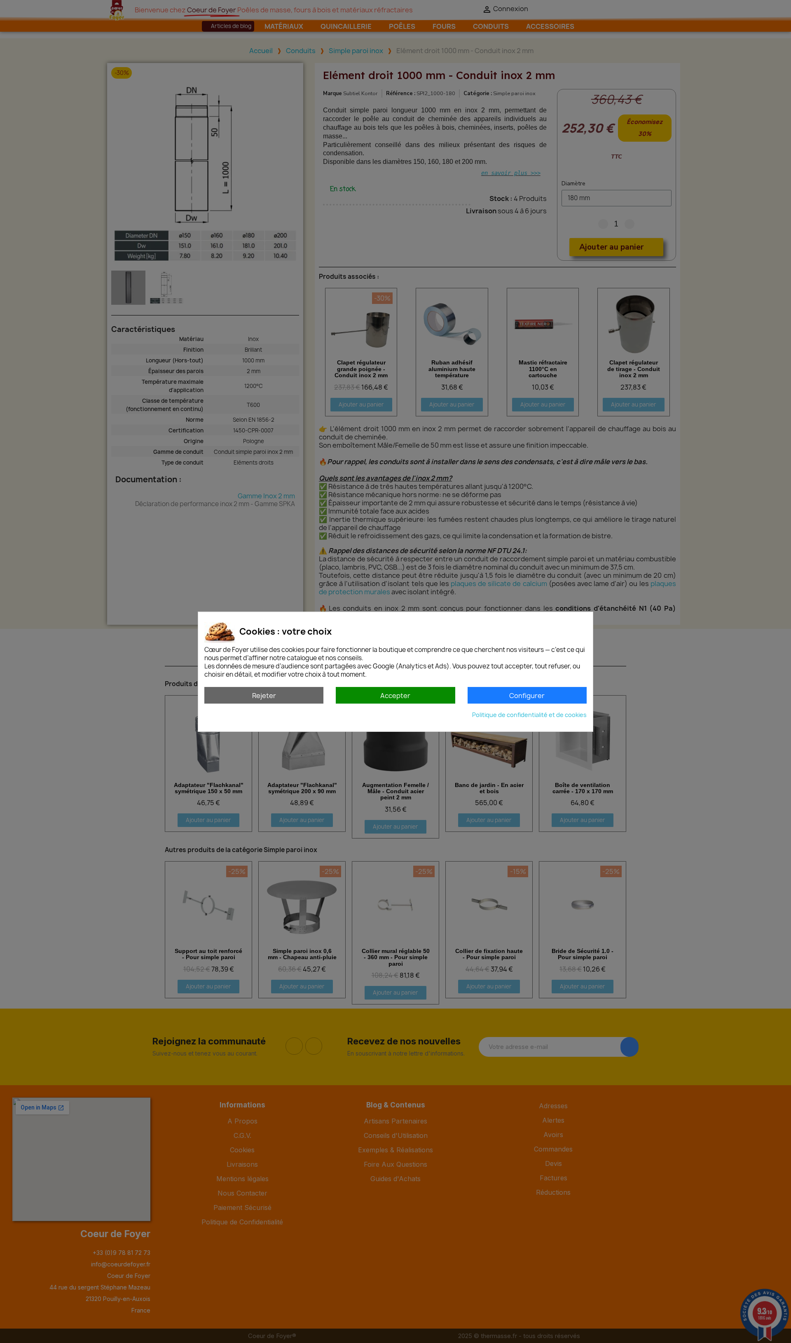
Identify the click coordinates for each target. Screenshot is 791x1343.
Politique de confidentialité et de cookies (529, 714)
